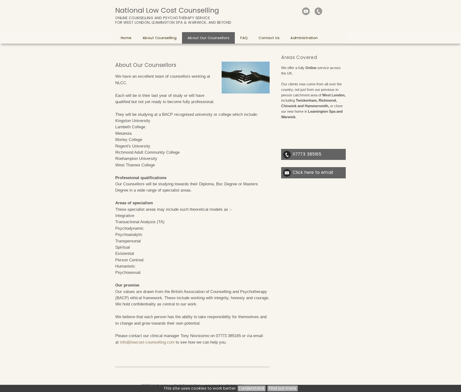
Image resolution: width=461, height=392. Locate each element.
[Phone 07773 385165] (318, 11)
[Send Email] (306, 11)
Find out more (282, 388)
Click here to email (313, 172)
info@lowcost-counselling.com (147, 342)
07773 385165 (307, 154)
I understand (251, 388)
